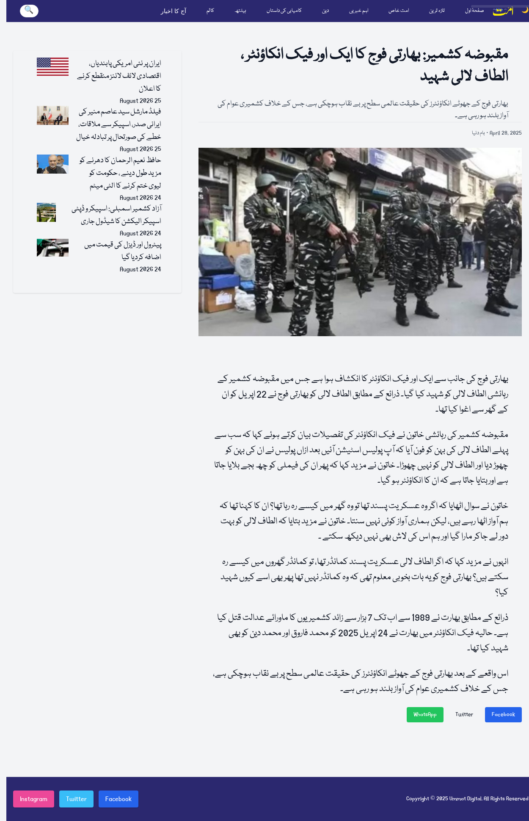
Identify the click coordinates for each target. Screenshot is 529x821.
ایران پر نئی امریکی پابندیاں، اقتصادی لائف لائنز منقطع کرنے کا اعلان (119, 76)
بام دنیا (478, 133)
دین (325, 11)
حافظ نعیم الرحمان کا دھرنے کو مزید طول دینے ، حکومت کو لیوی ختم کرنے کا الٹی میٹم (120, 173)
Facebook (503, 714)
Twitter (464, 714)
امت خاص (398, 11)
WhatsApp (425, 714)
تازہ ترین (437, 11)
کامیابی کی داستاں (284, 11)
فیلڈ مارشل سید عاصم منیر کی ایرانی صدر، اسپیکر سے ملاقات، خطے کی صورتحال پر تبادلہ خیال (118, 124)
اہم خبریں (358, 11)
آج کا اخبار (173, 11)
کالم (210, 11)
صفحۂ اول (474, 11)
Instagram (33, 799)
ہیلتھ (240, 11)
